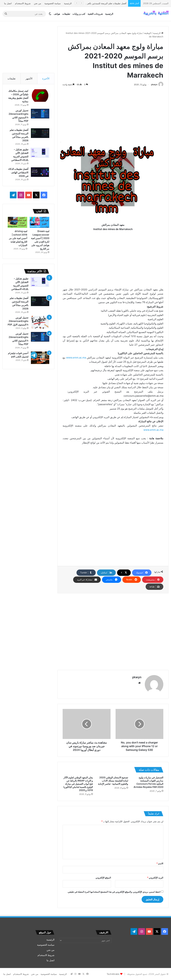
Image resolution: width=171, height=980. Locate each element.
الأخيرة (45, 78)
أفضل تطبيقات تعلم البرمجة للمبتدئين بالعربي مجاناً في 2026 (98, 3)
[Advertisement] (113, 113)
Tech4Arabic (113, 974)
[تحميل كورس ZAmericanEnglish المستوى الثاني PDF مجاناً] (40, 113)
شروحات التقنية (95, 13)
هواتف (57, 13)
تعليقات (12, 78)
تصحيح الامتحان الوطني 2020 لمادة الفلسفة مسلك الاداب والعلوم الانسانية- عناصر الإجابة (113, 780)
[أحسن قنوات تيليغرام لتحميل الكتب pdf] (40, 357)
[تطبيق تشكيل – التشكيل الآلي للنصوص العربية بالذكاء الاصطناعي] (40, 152)
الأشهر (29, 78)
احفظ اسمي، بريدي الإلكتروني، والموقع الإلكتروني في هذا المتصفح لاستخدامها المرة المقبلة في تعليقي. (113, 891)
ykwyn (154, 84)
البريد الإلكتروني (155, 877)
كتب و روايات (78, 13)
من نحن (37, 3)
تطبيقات (66, 13)
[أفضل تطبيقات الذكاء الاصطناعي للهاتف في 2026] (40, 172)
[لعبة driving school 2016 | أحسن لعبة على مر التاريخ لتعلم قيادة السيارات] (17, 222)
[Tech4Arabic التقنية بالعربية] (155, 14)
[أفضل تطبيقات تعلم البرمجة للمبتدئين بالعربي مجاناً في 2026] (40, 133)
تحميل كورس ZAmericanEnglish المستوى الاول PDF (18, 321)
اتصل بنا (8, 3)
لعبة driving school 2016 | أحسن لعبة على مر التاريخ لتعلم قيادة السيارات (18, 238)
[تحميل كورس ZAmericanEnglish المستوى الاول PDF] (40, 322)
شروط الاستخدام (23, 3)
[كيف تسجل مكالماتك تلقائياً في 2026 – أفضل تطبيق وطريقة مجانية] (40, 95)
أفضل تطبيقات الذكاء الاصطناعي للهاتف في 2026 (18, 172)
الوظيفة (147, 33)
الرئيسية (68, 3)
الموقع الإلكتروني (103, 877)
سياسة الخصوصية (52, 3)
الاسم (159, 863)
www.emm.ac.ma (76, 357)
